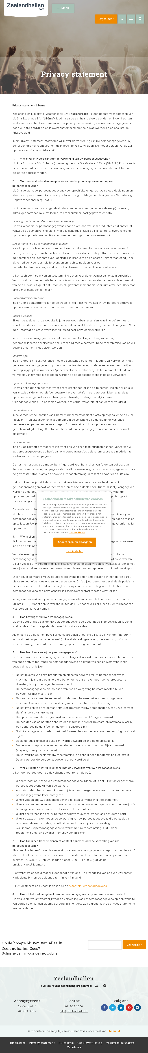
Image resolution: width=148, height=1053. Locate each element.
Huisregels (66, 1042)
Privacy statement (42, 1042)
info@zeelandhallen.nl (74, 1011)
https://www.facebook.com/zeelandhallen (104, 1007)
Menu (65, 8)
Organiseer (106, 19)
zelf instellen (74, 551)
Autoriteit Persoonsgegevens (88, 886)
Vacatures (74, 1047)
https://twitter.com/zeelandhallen (112, 1007)
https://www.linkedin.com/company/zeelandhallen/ (120, 1007)
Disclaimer (17, 1042)
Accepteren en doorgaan (75, 542)
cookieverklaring (77, 532)
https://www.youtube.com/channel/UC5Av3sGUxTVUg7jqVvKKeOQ (129, 1007)
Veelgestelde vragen (120, 1042)
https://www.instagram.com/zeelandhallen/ (137, 1007)
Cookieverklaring (90, 1042)
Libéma (112, 1031)
